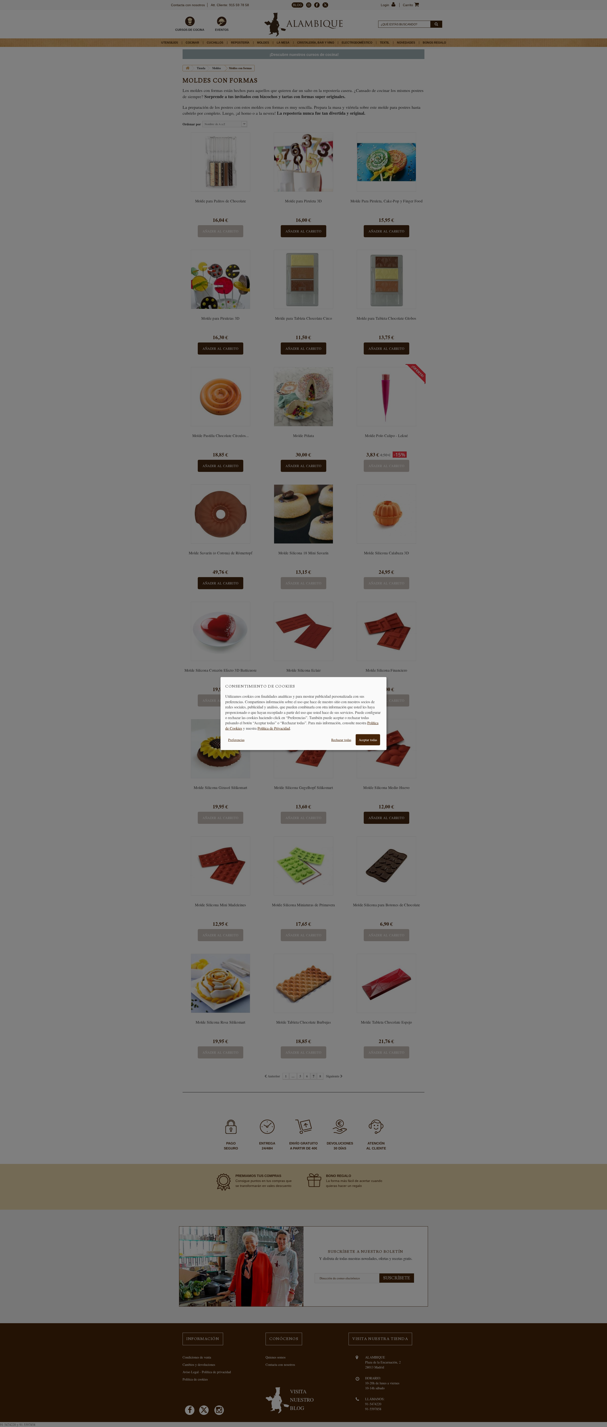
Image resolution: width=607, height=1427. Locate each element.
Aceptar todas (368, 740)
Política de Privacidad (274, 727)
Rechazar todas (341, 740)
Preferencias (236, 740)
